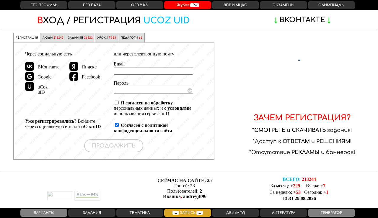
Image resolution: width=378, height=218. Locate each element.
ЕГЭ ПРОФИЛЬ (43, 5)
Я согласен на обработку (147, 102)
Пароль (121, 83)
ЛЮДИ (53, 37)
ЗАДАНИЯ (80, 37)
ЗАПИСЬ (187, 213)
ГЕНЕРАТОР (331, 213)
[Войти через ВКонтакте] (29, 66)
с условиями (177, 108)
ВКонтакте (302, 20)
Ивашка (172, 196)
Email (119, 63)
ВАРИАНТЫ (44, 213)
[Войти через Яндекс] (73, 66)
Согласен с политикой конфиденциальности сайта (143, 128)
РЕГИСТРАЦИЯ (113, 20)
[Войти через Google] (29, 76)
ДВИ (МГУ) (235, 213)
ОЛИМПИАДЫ (331, 5)
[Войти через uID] (29, 86)
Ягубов (187, 5)
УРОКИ (106, 37)
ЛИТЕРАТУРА (283, 213)
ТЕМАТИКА (140, 213)
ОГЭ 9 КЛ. (140, 5)
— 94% (87, 194)
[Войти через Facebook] (73, 76)
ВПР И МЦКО (235, 5)
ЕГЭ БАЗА (92, 5)
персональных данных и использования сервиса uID (152, 108)
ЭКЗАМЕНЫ (283, 5)
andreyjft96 (194, 196)
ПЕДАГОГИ (131, 37)
